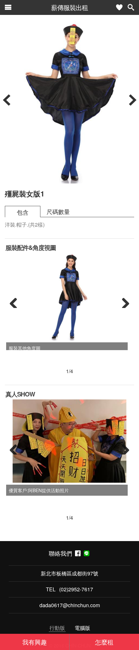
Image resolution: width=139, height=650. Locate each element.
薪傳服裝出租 (69, 7)
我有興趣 (34, 641)
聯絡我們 (62, 553)
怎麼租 (104, 641)
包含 (22, 212)
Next (123, 301)
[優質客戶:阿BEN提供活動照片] (69, 441)
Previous (15, 301)
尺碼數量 (58, 211)
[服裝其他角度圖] (69, 296)
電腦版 (82, 628)
